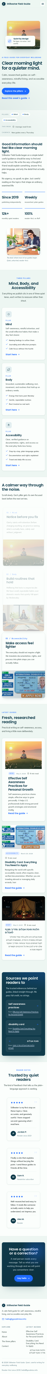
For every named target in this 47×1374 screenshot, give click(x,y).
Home (4, 1332)
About (4, 1336)
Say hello (22, 1278)
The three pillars (9, 1341)
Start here (11, 354)
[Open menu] (42, 3)
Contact (5, 1346)
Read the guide (16, 813)
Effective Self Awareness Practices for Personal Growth (20, 784)
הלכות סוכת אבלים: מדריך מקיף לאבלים (22, 931)
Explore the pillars (14, 91)
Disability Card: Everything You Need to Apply (21, 864)
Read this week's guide (14, 98)
